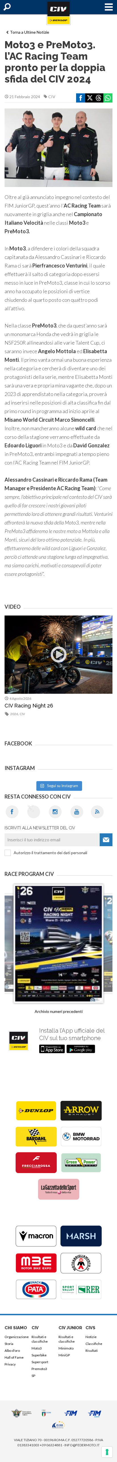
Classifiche (93, 1344)
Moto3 (37, 1348)
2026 (14, 714)
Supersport (40, 1362)
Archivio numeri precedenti (59, 1011)
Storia (9, 1344)
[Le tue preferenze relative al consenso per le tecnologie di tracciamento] (107, 1452)
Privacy (10, 1364)
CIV (51, 96)
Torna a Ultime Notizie (29, 32)
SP (33, 1375)
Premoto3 (39, 1369)
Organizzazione (17, 1337)
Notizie (91, 1337)
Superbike (39, 1355)
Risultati (91, 1350)
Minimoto (66, 1348)
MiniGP (64, 1355)
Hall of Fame (14, 1357)
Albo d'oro (12, 1350)
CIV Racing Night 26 (29, 706)
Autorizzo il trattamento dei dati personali (50, 852)
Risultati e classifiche (40, 1339)
